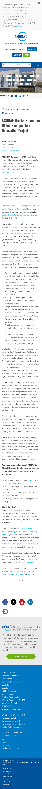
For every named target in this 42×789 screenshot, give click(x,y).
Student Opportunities (11, 697)
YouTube (30, 574)
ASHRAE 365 (31, 49)
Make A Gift (22, 49)
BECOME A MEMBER (21, 656)
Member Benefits (9, 736)
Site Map (6, 784)
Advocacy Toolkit (9, 718)
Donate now (28, 562)
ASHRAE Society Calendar (13, 709)
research (23, 528)
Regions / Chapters (10, 675)
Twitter (20, 574)
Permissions (7, 771)
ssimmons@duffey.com (10, 151)
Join (7, 49)
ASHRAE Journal (9, 691)
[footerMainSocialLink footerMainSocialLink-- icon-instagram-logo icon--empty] (5, 612)
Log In (26, 55)
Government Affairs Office (12, 721)
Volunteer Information (11, 682)
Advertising (6, 782)
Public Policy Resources (12, 727)
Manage (5, 745)
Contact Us (7, 768)
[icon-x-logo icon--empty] (13, 602)
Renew (5, 742)
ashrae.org (17, 571)
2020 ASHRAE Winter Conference (15, 215)
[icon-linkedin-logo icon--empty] (30, 602)
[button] (39, 3)
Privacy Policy (7, 776)
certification (20, 531)
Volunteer (13, 49)
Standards (6, 688)
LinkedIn (5, 574)
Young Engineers (9, 694)
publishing (11, 531)
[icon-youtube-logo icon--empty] (22, 602)
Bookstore (17, 55)
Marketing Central (9, 703)
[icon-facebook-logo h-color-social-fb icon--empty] (5, 602)
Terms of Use (7, 774)
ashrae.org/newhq (9, 172)
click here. (19, 26)
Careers (6, 779)
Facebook (13, 574)
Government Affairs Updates (14, 724)
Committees (7, 679)
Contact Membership (10, 748)
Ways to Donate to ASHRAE (13, 700)
